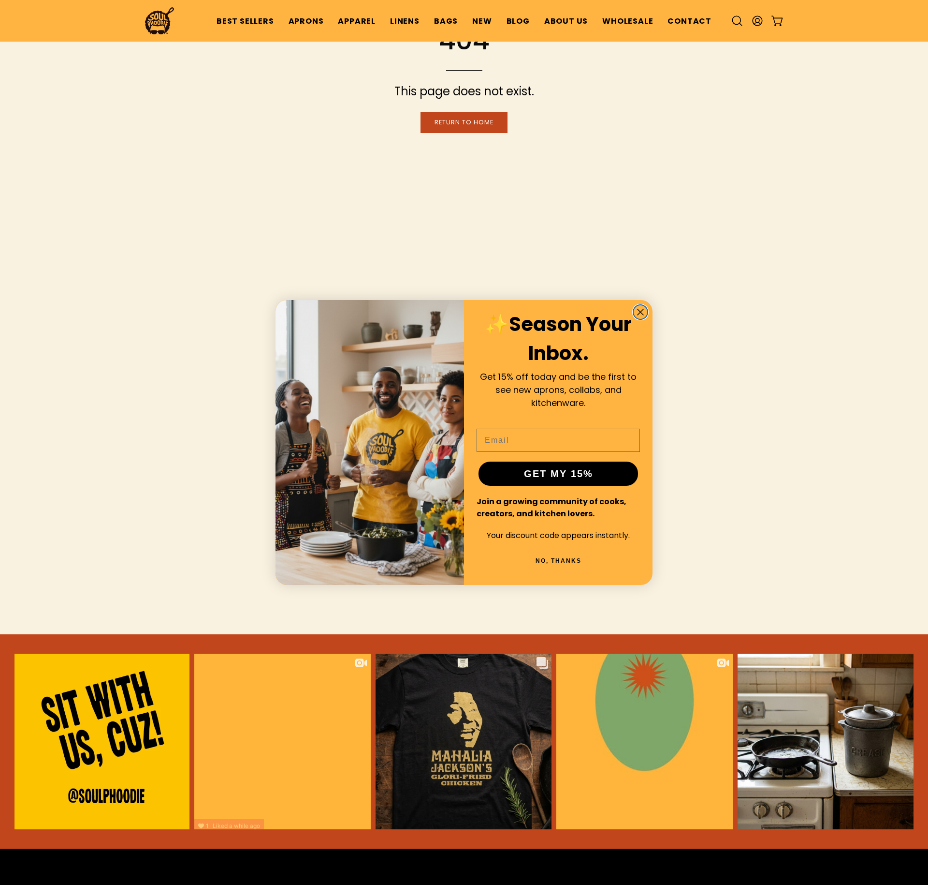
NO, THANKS (558, 560)
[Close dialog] (640, 312)
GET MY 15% (558, 473)
